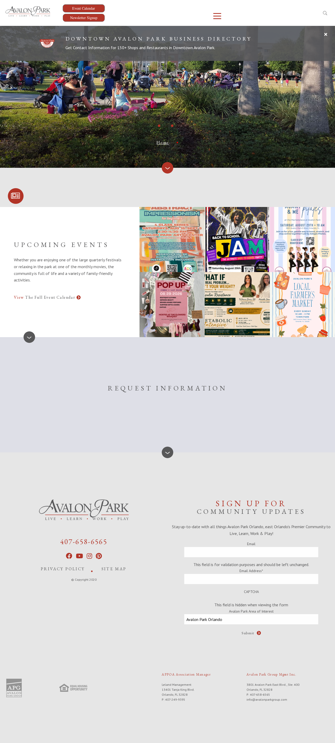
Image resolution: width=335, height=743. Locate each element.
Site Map (114, 569)
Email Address (251, 570)
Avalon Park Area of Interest (251, 611)
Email (251, 544)
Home (163, 142)
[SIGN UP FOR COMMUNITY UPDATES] (16, 196)
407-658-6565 (83, 541)
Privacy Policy (63, 569)
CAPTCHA (251, 591)
